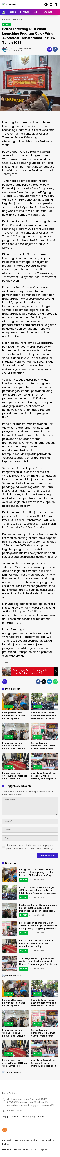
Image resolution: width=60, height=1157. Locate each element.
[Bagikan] (55, 49)
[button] (46, 4)
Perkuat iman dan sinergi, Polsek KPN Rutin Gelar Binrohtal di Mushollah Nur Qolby (15, 776)
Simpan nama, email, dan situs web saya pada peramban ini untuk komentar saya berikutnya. (30, 847)
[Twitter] (43, 681)
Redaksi (6, 1140)
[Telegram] (49, 681)
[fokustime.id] (9, 4)
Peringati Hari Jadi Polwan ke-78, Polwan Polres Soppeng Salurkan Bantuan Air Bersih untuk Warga (14, 715)
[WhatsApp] (55, 681)
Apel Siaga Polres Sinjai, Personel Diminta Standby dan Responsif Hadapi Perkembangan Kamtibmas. (43, 776)
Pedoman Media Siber (26, 1140)
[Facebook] (38, 681)
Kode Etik (46, 1140)
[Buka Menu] (51, 4)
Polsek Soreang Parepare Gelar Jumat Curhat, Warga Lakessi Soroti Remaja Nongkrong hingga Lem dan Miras (43, 746)
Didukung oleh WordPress (16, 1149)
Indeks (5, 1144)
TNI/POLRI (7, 24)
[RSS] (4, 1130)
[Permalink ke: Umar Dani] (5, 49)
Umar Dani (13, 48)
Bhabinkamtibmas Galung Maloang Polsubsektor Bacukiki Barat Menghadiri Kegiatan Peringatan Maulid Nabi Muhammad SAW (15, 746)
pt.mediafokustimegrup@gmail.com (25, 1116)
